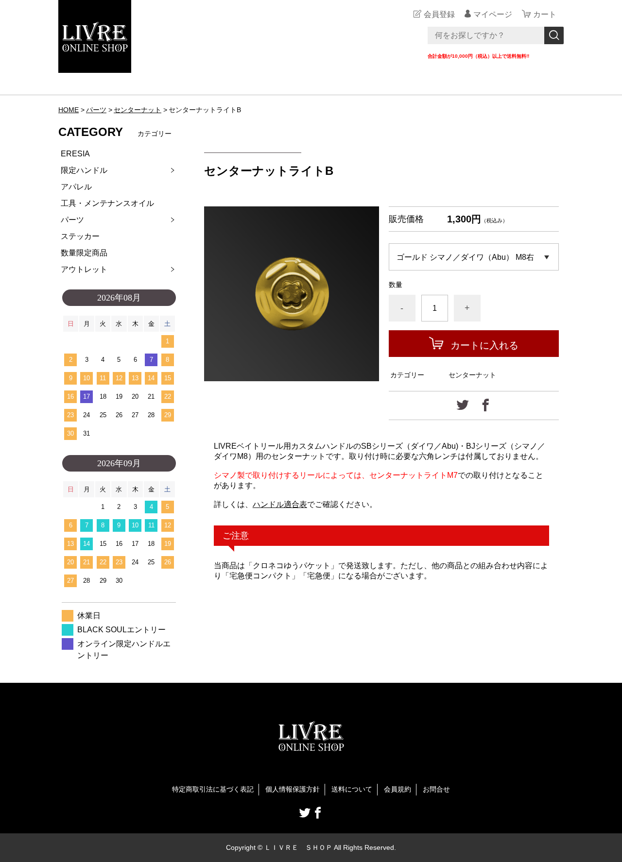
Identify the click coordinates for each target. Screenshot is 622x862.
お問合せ (436, 789)
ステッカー (80, 236)
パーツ (96, 110)
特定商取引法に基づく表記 (213, 789)
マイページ (492, 14)
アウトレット (84, 269)
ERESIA (75, 154)
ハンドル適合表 (280, 504)
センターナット (137, 110)
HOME (68, 110)
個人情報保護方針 (292, 789)
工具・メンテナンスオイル (107, 203)
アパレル (76, 187)
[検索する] (554, 35)
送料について (351, 789)
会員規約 (397, 789)
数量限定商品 (84, 253)
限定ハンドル (84, 170)
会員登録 (439, 14)
